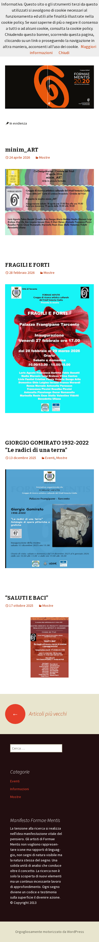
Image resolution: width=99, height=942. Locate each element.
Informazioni (19, 789)
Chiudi (64, 52)
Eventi (50, 457)
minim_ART (21, 149)
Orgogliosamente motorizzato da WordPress (49, 931)
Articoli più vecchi (39, 713)
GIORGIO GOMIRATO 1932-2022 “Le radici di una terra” (47, 446)
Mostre (44, 157)
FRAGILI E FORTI (27, 264)
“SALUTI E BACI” (26, 597)
